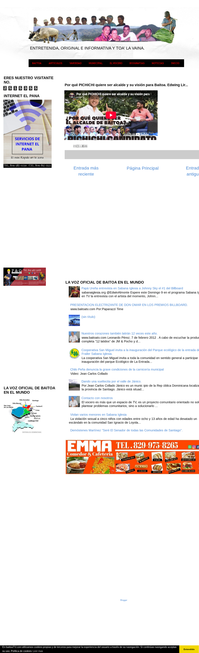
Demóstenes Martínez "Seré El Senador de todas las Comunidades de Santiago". (126, 430)
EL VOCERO (116, 63)
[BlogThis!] (77, 146)
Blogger (123, 600)
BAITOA (37, 63)
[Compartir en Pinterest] (86, 146)
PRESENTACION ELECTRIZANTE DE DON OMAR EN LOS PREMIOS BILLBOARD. (129, 305)
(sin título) (88, 317)
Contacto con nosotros (97, 398)
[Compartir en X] (80, 146)
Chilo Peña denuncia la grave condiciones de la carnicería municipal (117, 369)
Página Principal (143, 168)
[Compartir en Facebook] (83, 146)
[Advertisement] (88, 227)
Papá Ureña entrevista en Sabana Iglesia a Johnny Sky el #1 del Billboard (132, 288)
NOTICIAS (158, 63)
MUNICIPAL (96, 63)
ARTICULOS (55, 63)
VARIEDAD (75, 63)
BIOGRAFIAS (137, 63)
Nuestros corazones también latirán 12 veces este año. (119, 333)
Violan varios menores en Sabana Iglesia (98, 414)
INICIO (175, 63)
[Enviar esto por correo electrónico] (74, 146)
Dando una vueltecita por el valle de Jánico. (111, 381)
